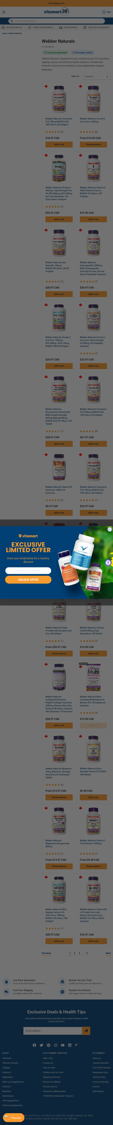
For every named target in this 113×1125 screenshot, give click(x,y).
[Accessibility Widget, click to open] (108, 562)
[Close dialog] (110, 529)
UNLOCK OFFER (28, 580)
